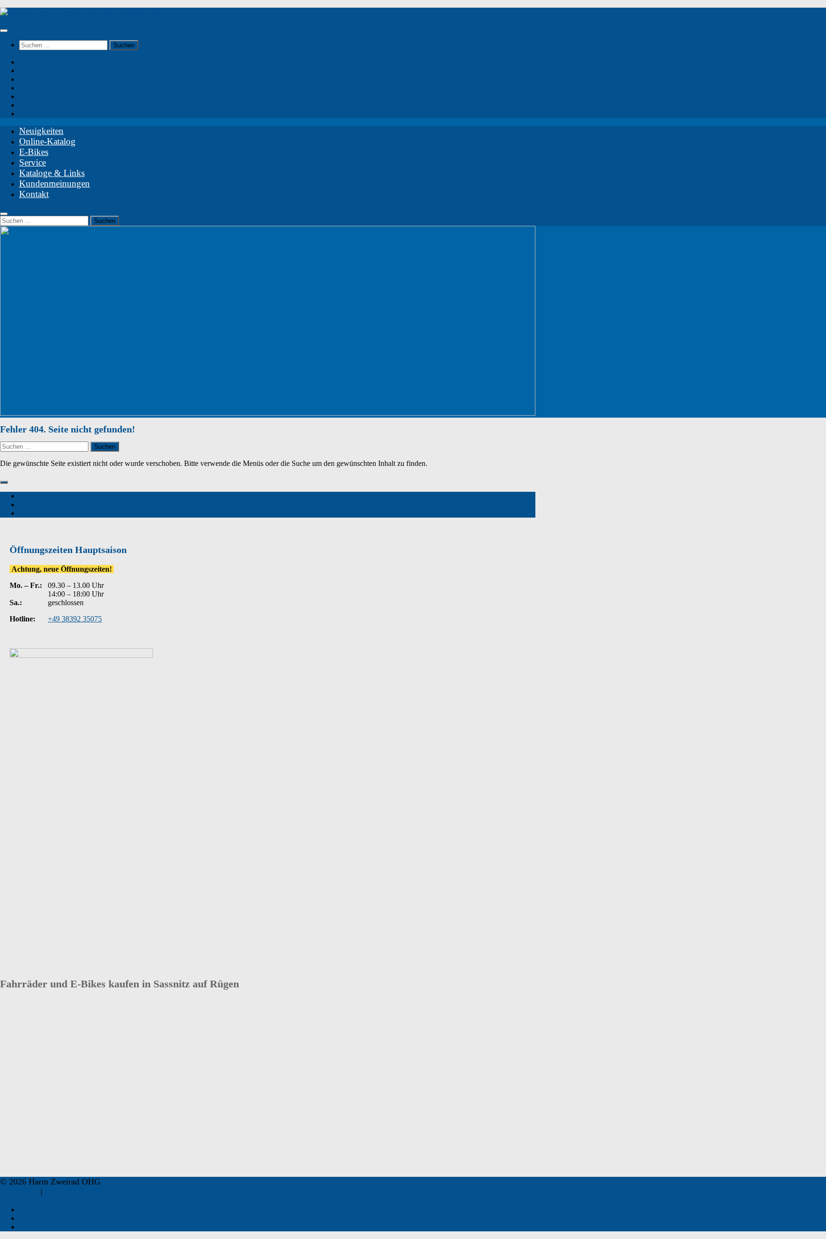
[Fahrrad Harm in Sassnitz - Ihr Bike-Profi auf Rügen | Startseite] (83, 12)
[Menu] (4, 30)
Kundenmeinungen (48, 105)
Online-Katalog (42, 70)
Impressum (19, 1191)
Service (30, 88)
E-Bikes (31, 79)
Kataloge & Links (46, 96)
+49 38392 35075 (75, 619)
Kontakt (31, 114)
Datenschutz (66, 1191)
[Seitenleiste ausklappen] (4, 482)
